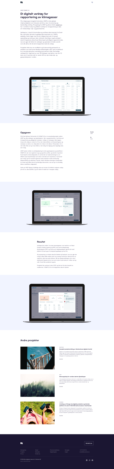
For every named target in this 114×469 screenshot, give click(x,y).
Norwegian (67, 450)
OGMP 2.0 (59, 25)
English (66, 451)
